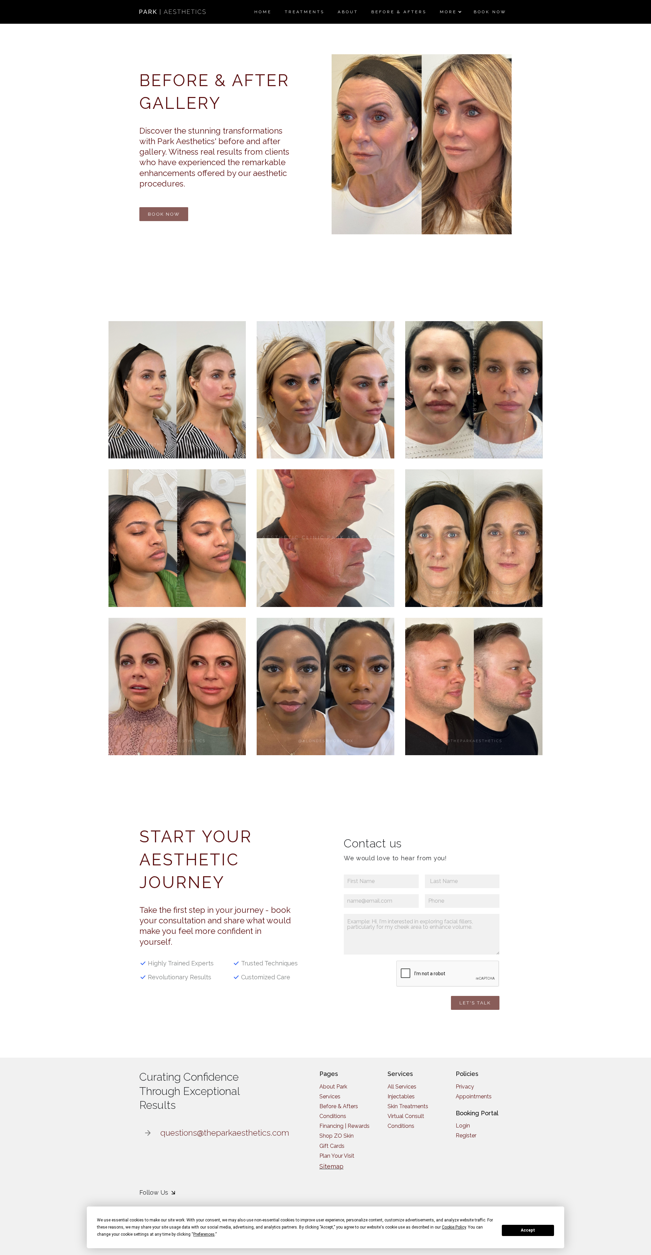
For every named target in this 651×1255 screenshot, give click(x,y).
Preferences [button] (204, 1234)
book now (164, 214)
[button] (450, 11)
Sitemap (331, 1166)
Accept (528, 1230)
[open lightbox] (177, 389)
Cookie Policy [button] (454, 1227)
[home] (173, 12)
